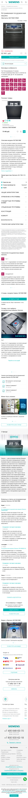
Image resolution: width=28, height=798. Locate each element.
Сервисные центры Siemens (8, 753)
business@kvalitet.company (14, 770)
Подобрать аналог (14, 57)
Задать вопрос (14, 610)
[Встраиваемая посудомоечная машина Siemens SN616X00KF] (14, 110)
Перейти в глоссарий (14, 360)
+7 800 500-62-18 (14, 737)
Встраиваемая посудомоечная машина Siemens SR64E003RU (13, 510)
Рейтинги (19, 753)
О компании (20, 750)
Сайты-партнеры (21, 759)
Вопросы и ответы (21, 757)
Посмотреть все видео (14, 646)
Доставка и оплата (6, 750)
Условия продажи (14, 779)
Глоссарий (19, 755)
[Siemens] (14, 2)
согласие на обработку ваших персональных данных (13, 791)
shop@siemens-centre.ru (14, 767)
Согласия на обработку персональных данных (16, 793)
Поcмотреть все (14, 613)
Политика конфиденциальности (14, 777)
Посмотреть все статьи (14, 424)
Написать (14, 689)
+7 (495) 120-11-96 (14, 683)
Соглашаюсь (14, 795)
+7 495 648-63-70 (14, 731)
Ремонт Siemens (5, 759)
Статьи (18, 752)
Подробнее (14, 672)
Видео (3, 761)
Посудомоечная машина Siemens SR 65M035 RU (13, 548)
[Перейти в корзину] (26, 2)
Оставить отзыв (14, 299)
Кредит (3, 755)
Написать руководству (14, 774)
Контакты (19, 761)
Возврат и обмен (5, 757)
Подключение (4, 752)
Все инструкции (9, 63)
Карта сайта (14, 782)
